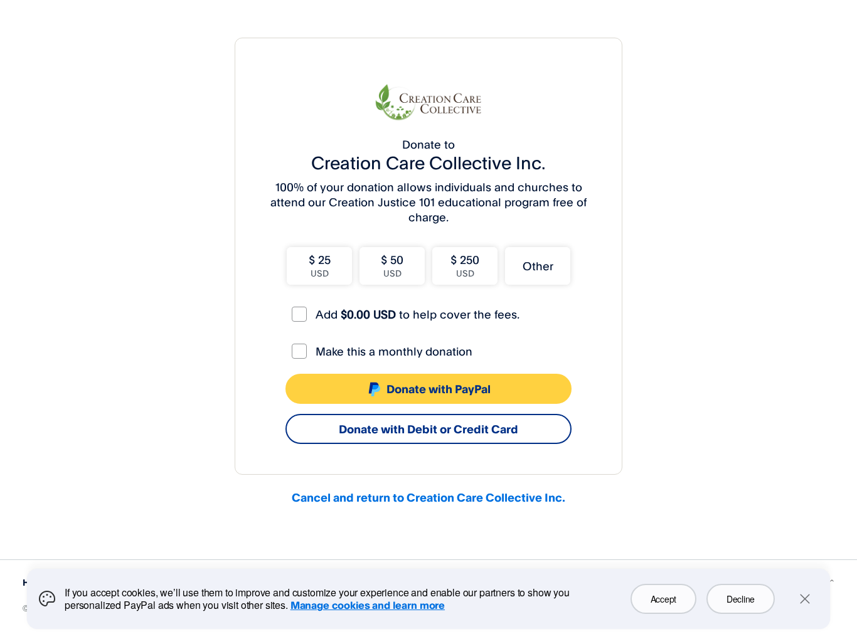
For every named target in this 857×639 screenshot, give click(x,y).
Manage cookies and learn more (367, 605)
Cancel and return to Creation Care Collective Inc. (428, 497)
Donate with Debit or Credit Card (428, 429)
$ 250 (464, 265)
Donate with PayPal (438, 389)
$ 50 (392, 265)
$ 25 (320, 265)
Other (538, 266)
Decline (741, 599)
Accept (663, 599)
